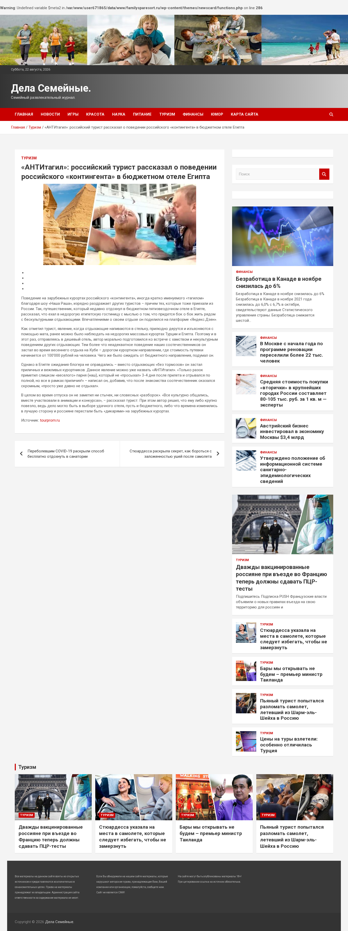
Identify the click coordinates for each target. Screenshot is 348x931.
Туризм (167, 114)
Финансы (193, 114)
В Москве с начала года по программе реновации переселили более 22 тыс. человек (291, 352)
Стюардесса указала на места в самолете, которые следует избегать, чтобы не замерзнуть (293, 638)
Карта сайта (244, 114)
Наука (118, 114)
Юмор (217, 114)
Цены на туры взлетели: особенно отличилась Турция (289, 745)
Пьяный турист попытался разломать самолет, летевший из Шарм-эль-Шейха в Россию (292, 709)
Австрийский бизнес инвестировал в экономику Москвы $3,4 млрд (292, 431)
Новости (50, 114)
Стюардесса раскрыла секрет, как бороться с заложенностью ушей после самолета (171, 454)
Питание (142, 114)
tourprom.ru (50, 420)
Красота (95, 114)
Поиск (324, 174)
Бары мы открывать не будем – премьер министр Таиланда (291, 674)
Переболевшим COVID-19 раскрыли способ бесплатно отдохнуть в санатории (66, 454)
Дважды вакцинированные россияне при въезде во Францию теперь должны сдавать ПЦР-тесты (51, 836)
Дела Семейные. (51, 88)
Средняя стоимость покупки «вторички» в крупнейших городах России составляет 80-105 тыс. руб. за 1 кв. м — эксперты (294, 393)
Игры (73, 114)
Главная (24, 114)
